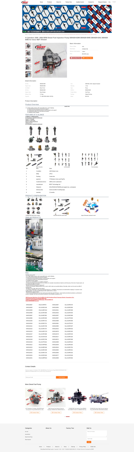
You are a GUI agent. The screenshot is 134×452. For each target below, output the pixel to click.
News (65, 446)
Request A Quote (102, 2)
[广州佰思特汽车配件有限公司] (25, 2)
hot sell (26, 431)
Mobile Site (93, 446)
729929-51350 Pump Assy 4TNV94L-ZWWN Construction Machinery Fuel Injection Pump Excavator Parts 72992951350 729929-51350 (99, 409)
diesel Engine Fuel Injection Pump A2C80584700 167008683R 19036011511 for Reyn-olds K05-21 (35, 409)
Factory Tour (69, 2)
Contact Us (91, 2)
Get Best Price (77, 58)
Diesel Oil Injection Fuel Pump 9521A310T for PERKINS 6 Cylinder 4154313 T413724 (56, 409)
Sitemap (73, 446)
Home (41, 2)
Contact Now (88, 58)
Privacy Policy (82, 446)
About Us (58, 2)
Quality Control (80, 2)
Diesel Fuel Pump (28, 436)
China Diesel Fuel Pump (45, 449)
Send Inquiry (62, 377)
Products (49, 2)
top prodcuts (27, 434)
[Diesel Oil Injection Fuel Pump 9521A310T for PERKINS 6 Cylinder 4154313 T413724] (56, 397)
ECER (92, 449)
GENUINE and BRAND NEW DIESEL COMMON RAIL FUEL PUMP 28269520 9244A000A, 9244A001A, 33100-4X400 (77, 409)
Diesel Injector (28, 439)
